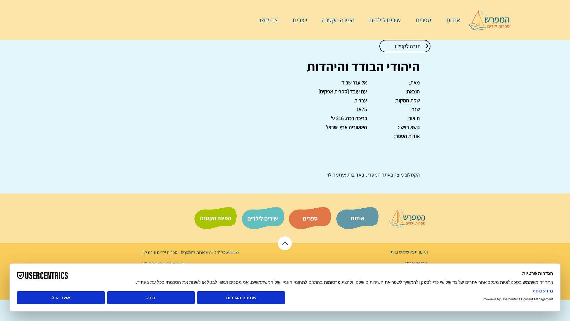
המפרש (372, 174)
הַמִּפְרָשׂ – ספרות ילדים (174, 252)
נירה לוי (149, 252)
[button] (420, 19)
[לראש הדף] (285, 243)
